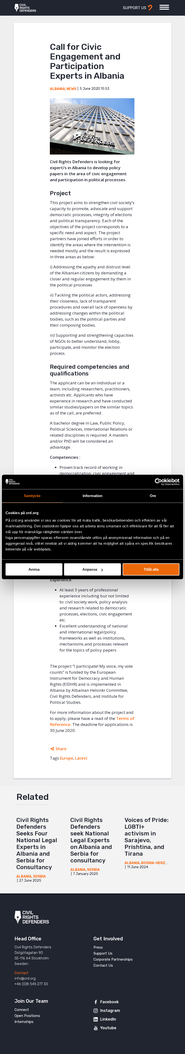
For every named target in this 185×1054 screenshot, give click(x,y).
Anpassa (89, 569)
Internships (23, 1022)
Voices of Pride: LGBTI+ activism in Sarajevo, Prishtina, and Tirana (147, 837)
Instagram (110, 1010)
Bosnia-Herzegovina (160, 863)
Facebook (109, 1002)
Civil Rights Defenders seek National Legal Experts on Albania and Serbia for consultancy (91, 840)
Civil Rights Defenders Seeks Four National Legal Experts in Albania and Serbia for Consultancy (36, 844)
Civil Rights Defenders (25, 8)
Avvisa (34, 569)
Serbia (39, 876)
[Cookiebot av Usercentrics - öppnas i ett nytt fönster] (158, 481)
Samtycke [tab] (32, 496)
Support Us (102, 953)
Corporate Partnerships (113, 959)
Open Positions (27, 1016)
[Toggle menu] (164, 7)
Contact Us (103, 965)
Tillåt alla (151, 569)
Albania (57, 89)
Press (98, 947)
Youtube (108, 1028)
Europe (66, 758)
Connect (21, 1010)
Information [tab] (92, 496)
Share (61, 748)
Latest (81, 758)
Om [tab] (153, 496)
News (71, 89)
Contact (21, 973)
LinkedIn (108, 1019)
